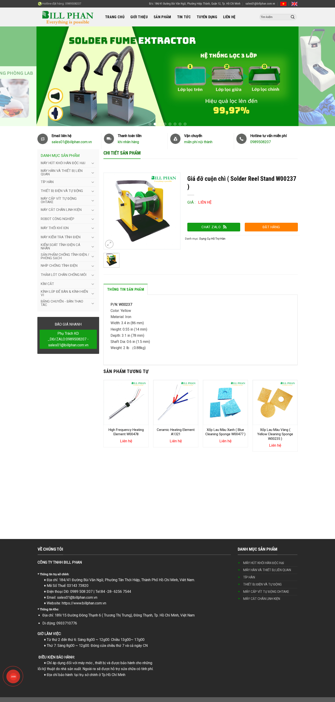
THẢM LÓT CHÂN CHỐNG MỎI (63, 275)
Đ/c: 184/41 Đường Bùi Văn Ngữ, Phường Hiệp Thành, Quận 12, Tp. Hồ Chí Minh (194, 3)
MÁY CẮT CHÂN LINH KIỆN (61, 210)
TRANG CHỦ (114, 17)
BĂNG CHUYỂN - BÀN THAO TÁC (62, 303)
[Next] (297, 419)
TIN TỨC (184, 17)
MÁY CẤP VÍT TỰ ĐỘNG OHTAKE (59, 200)
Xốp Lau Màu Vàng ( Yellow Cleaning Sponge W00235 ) (275, 434)
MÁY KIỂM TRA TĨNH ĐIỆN (60, 237)
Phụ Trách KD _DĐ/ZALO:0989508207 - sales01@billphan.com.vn (68, 339)
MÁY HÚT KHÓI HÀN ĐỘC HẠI (63, 163)
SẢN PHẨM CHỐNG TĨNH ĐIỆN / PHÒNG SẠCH (65, 256)
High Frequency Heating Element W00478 (126, 432)
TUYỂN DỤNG (207, 17)
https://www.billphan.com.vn (84, 603)
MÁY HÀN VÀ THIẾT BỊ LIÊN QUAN (61, 172)
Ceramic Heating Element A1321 (176, 432)
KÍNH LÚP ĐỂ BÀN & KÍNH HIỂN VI (64, 293)
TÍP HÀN (47, 182)
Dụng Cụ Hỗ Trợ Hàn (212, 238)
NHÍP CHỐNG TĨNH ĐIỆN (59, 266)
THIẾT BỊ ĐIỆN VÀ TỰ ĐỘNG (62, 191)
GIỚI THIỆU (139, 17)
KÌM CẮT (47, 284)
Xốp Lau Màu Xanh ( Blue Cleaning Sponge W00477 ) (225, 432)
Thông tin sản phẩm (125, 289)
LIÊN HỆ (229, 17)
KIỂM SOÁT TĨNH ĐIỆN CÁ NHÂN (60, 246)
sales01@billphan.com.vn (260, 3)
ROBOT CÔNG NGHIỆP (57, 219)
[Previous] (103, 419)
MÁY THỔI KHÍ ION (55, 228)
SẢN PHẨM (162, 17)
